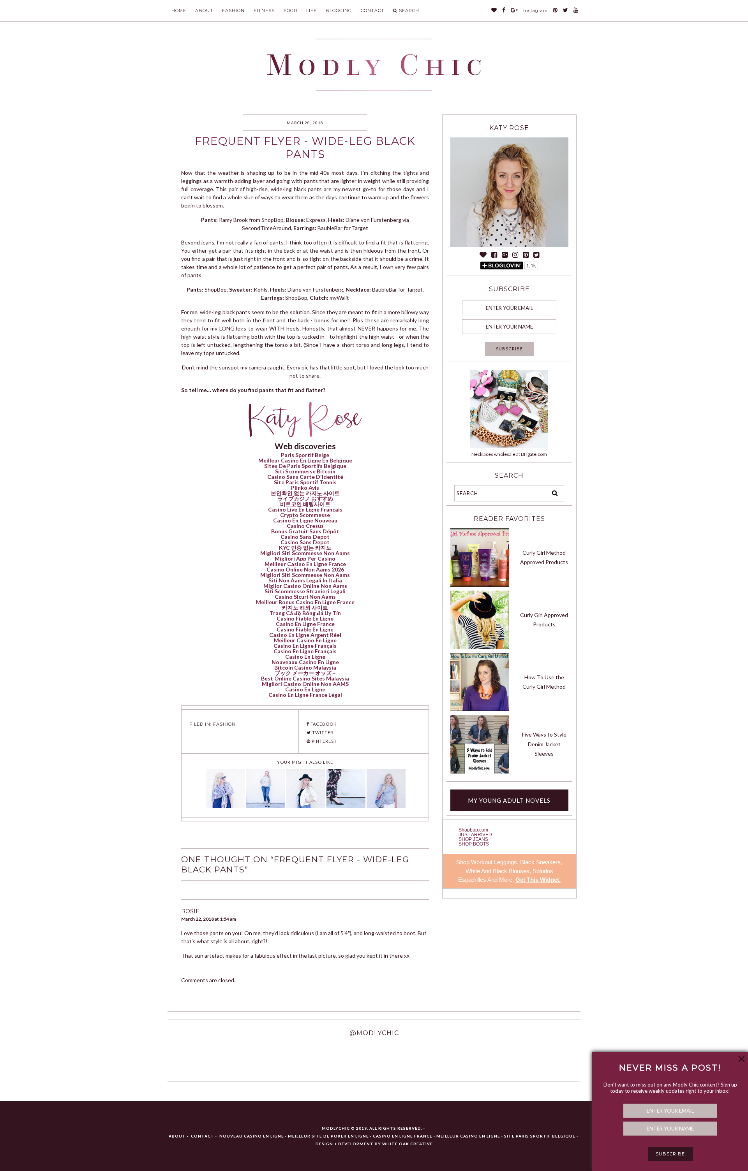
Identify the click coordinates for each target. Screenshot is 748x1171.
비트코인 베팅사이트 (305, 504)
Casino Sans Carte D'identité (305, 476)
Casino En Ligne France (305, 624)
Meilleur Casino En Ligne (305, 640)
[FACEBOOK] (504, 10)
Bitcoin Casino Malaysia (305, 667)
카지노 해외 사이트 (305, 607)
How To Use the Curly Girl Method (544, 682)
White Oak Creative (407, 1143)
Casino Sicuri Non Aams (305, 596)
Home (178, 10)
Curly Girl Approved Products (544, 620)
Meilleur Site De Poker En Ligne (328, 1136)
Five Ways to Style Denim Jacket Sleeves (544, 744)
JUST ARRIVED (475, 834)
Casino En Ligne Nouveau (305, 520)
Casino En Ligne (305, 656)
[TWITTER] (565, 10)
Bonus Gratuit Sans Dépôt (305, 531)
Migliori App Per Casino (305, 558)
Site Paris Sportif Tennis (305, 482)
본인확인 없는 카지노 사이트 (305, 493)
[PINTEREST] (555, 10)
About (204, 10)
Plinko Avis (305, 487)
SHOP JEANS (473, 839)
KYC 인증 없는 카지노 (305, 547)
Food (290, 10)
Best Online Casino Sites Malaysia (305, 678)
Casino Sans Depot (305, 536)
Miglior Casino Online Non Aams (305, 585)
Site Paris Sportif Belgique (539, 1136)
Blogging (339, 10)
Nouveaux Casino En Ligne (305, 662)
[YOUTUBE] (576, 10)
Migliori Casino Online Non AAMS (305, 683)
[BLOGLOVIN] (494, 10)
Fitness (264, 10)
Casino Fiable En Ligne (305, 618)
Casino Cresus (305, 525)
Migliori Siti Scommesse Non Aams (305, 553)
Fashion (233, 10)
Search (409, 10)
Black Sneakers (540, 862)
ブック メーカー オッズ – (305, 673)
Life (311, 10)
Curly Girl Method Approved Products (544, 557)
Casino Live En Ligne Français (305, 509)
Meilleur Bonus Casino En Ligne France (305, 602)
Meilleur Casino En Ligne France (305, 564)
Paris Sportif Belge (305, 455)
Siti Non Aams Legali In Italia (305, 580)
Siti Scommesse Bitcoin (305, 471)
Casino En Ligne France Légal (305, 694)
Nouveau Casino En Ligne (251, 1136)
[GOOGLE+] (514, 10)
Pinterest (323, 741)
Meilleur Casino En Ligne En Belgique (305, 460)
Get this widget (538, 879)
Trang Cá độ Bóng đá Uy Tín (305, 613)
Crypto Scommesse (305, 515)
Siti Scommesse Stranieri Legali (305, 591)
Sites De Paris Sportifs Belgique (305, 465)
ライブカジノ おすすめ (305, 498)
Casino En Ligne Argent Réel (305, 634)
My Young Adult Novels (509, 800)
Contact (372, 10)
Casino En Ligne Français (305, 645)
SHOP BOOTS (474, 844)
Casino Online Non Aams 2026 (305, 569)
